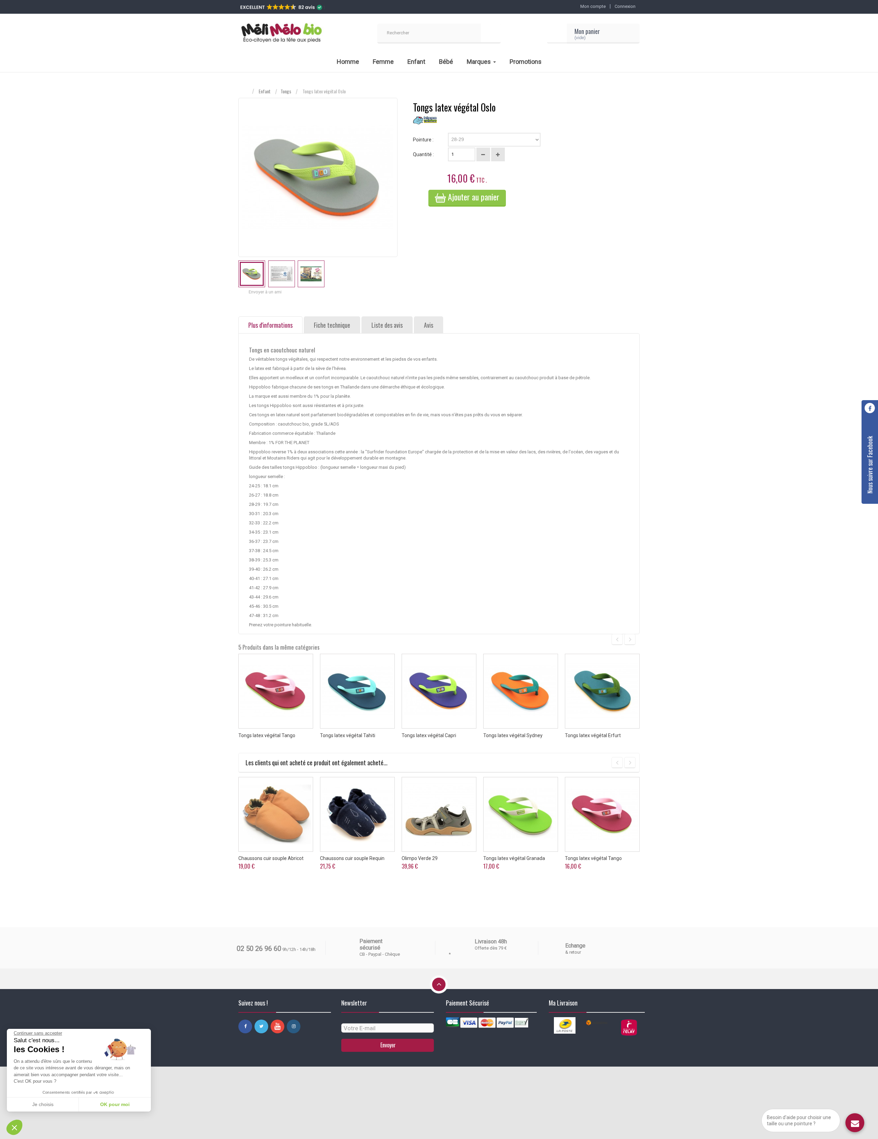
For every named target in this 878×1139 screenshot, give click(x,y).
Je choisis (43, 1104)
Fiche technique (332, 325)
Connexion (625, 6)
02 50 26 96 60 (259, 948)
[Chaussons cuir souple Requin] (357, 814)
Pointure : (424, 139)
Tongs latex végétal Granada (514, 858)
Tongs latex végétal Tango (266, 735)
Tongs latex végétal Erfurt (593, 735)
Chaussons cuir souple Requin (352, 858)
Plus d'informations (270, 325)
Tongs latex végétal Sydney (513, 735)
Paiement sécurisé (370, 944)
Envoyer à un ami (265, 291)
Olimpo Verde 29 (420, 858)
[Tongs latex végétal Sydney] (520, 691)
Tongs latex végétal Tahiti (347, 735)
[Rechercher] (491, 34)
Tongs (286, 91)
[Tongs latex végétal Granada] (520, 814)
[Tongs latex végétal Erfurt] (602, 691)
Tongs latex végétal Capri (429, 735)
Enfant (265, 91)
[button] (14, 1127)
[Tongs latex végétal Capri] (439, 691)
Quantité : (423, 154)
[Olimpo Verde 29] (439, 814)
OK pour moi (115, 1104)
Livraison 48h (491, 941)
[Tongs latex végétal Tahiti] (357, 691)
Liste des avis (387, 325)
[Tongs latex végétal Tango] (275, 691)
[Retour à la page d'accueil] (245, 91)
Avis (428, 325)
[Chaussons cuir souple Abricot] (275, 814)
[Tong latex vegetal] (252, 274)
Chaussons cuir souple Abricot (271, 858)
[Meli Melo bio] (281, 33)
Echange (575, 945)
